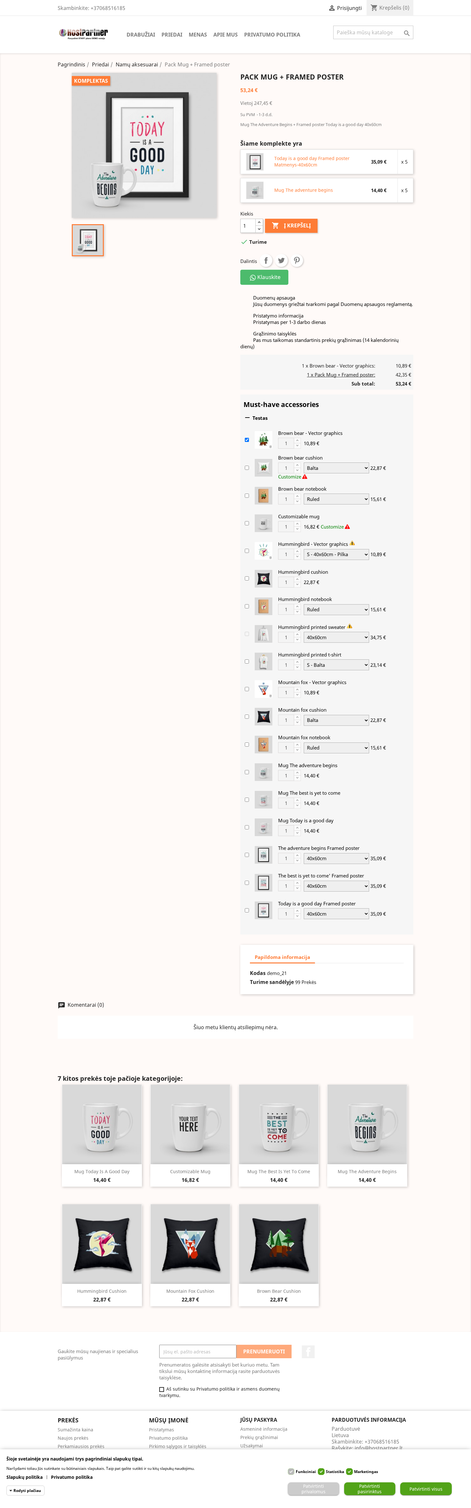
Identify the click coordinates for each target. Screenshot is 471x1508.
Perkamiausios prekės (81, 1446)
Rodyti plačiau (27, 1490)
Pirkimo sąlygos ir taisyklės (177, 1446)
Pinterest (296, 260)
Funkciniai (306, 1471)
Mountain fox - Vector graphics (312, 682)
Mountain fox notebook (304, 737)
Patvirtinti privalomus (314, 1489)
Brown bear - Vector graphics (310, 433)
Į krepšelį (291, 225)
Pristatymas (161, 1430)
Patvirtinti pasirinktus (370, 1489)
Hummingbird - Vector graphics (313, 544)
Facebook (308, 1351)
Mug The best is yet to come (309, 793)
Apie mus (225, 34)
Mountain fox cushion (302, 710)
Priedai (171, 34)
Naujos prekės (73, 1438)
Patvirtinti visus (425, 1489)
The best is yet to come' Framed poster (321, 875)
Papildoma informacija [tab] (282, 957)
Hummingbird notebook (305, 599)
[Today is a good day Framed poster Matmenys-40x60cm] (255, 161)
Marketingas (366, 1471)
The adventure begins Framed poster (318, 848)
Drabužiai (141, 34)
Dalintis (266, 260)
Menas (198, 34)
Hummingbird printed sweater (311, 627)
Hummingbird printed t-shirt (309, 654)
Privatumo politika (272, 34)
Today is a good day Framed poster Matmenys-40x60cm (312, 161)
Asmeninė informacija (263, 1429)
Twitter (281, 260)
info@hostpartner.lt (379, 1448)
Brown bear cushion (300, 457)
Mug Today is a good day (306, 820)
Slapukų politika (24, 1477)
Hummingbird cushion (303, 572)
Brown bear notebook (302, 489)
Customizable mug (298, 516)
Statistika (335, 1471)
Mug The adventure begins (303, 190)
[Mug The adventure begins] (255, 190)
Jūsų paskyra (258, 1419)
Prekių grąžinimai (259, 1437)
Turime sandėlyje (272, 982)
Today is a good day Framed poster (317, 903)
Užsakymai (251, 1446)
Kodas (258, 973)
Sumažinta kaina (75, 1430)
